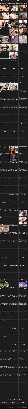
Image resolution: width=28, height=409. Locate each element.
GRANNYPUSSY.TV (4, 402)
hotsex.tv (18, 0)
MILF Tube (5, 403)
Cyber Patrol (24, 407)
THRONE (14, 2)
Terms (15, 406)
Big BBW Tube (13, 402)
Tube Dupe (11, 28)
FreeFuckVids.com (7, 0)
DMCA (20, 406)
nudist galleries (10, 3)
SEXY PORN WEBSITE (13, 403)
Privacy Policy (18, 406)
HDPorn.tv (23, 402)
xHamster (1, 359)
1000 (19, 399)
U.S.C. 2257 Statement (23, 406)
